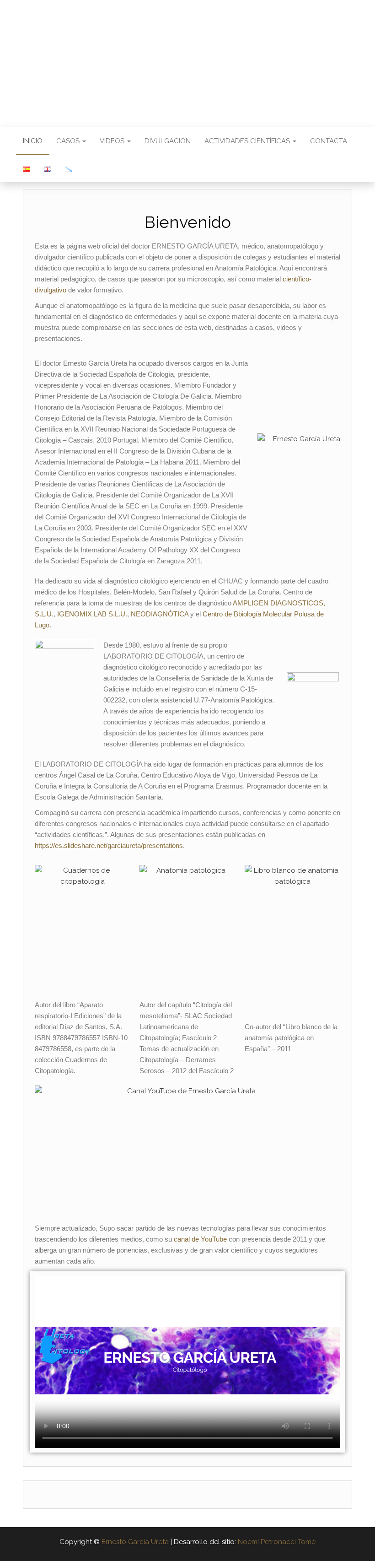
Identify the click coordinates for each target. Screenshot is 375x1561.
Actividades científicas (248, 141)
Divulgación (168, 141)
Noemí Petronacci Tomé (277, 1542)
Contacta (328, 141)
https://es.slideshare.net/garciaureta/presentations (109, 845)
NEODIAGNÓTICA (159, 614)
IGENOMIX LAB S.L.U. (92, 614)
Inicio (33, 141)
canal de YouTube (200, 1239)
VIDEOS (113, 141)
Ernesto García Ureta (187, 57)
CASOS (68, 141)
